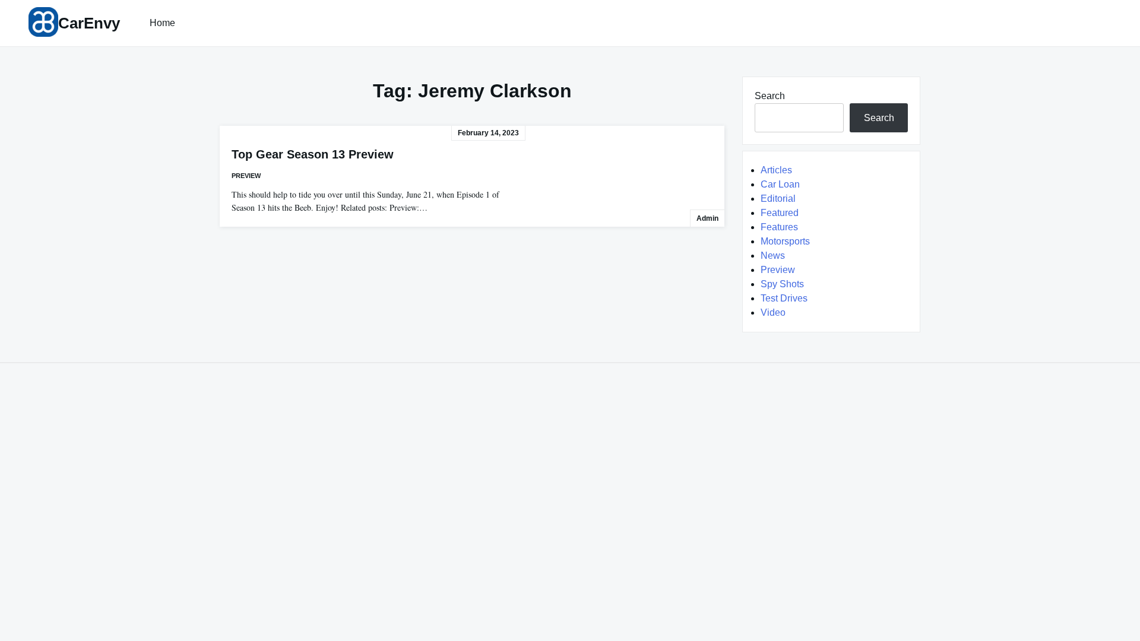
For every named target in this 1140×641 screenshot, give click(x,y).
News (773, 255)
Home (162, 23)
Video (773, 312)
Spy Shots (782, 284)
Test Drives (784, 298)
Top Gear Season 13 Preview (313, 154)
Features (779, 227)
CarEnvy (89, 23)
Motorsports (785, 241)
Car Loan (780, 184)
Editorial (778, 198)
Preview (246, 175)
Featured (780, 213)
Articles (776, 170)
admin (707, 218)
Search (770, 96)
